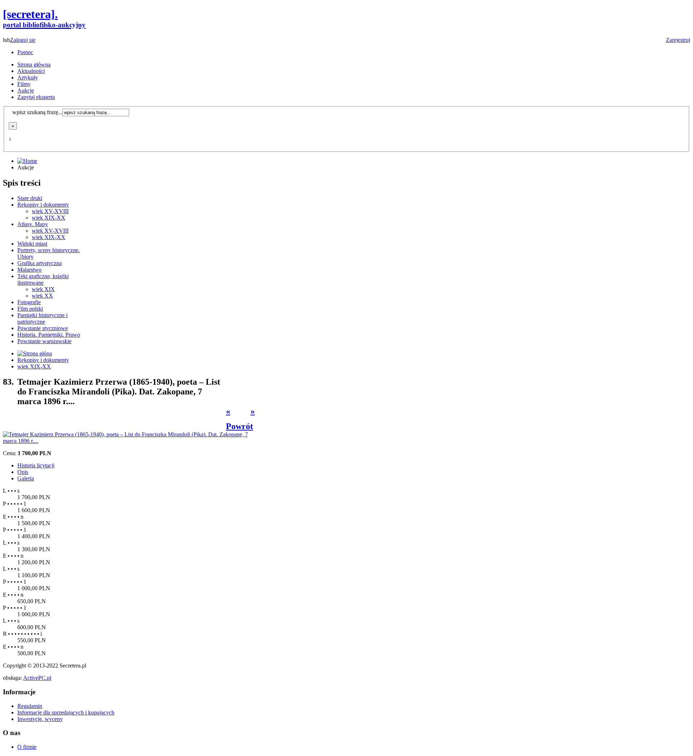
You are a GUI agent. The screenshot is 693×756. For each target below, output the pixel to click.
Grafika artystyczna (39, 263)
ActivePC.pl (37, 678)
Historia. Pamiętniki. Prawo (48, 335)
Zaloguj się (22, 40)
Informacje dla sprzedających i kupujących (65, 712)
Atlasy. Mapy (32, 224)
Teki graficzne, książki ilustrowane (43, 279)
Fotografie (29, 302)
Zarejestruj (678, 40)
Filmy (24, 84)
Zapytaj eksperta (36, 97)
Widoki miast (32, 244)
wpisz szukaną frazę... (37, 112)
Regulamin (29, 706)
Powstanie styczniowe (42, 328)
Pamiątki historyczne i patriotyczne (42, 318)
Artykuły (27, 77)
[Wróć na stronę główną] (34, 353)
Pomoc (25, 52)
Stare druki (29, 198)
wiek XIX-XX (48, 218)
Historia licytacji (36, 465)
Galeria (25, 478)
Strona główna (34, 64)
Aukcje (25, 90)
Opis (22, 472)
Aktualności (31, 71)
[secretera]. (44, 18)
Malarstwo (29, 270)
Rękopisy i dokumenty (43, 205)
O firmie (26, 747)
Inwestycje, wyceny (40, 719)
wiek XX (42, 296)
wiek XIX (43, 289)
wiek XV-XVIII (50, 211)
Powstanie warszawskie (44, 341)
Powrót (239, 426)
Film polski (30, 309)
